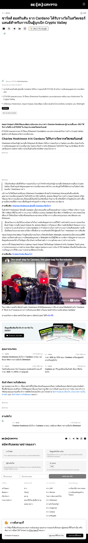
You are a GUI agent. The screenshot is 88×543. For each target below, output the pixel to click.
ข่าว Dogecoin (51, 508)
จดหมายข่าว (28, 504)
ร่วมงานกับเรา (7, 500)
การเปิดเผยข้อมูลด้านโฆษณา (76, 493)
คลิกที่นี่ (50, 315)
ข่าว (3, 13)
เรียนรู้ (26, 492)
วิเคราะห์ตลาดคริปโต (54, 496)
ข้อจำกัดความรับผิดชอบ (21, 394)
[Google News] (85, 438)
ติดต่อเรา (5, 492)
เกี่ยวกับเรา (6, 496)
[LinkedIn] (20, 29)
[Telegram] (14, 29)
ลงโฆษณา (5, 488)
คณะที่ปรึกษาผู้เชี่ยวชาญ (32, 500)
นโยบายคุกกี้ (33, 530)
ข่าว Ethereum (51, 500)
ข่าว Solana (50, 512)
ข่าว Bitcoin (50, 492)
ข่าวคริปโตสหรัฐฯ (52, 504)
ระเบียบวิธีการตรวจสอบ (77, 488)
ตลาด (8, 13)
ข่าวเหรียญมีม (51, 516)
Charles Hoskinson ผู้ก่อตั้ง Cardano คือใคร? (31, 206)
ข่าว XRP (49, 488)
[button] (22, 454)
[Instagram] (25, 29)
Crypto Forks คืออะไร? (22, 254)
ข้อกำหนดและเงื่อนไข (61, 392)
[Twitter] (9, 29)
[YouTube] (4, 29)
